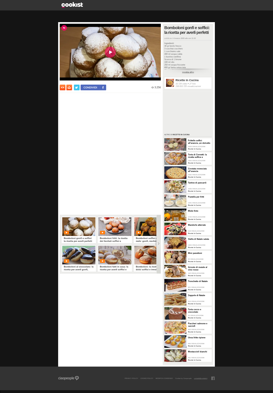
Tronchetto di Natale (198, 281)
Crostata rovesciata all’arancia (197, 169)
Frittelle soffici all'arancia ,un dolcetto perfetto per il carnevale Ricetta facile (199, 141)
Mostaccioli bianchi (197, 351)
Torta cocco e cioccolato (194, 310)
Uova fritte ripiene (196, 337)
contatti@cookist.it (200, 378)
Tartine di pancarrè (197, 183)
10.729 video (181, 84)
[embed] (62, 87)
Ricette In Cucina (187, 80)
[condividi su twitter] (77, 87)
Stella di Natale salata (198, 239)
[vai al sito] (72, 7)
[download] (69, 87)
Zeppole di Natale (196, 295)
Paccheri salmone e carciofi (197, 324)
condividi (90, 87)
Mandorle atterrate (197, 225)
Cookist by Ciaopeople (183, 378)
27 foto (192, 84)
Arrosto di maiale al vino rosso (197, 268)
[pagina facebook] (213, 378)
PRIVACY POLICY (131, 378)
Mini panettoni (195, 253)
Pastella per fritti (196, 197)
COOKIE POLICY (146, 378)
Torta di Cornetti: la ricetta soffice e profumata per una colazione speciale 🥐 (198, 155)
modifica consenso (164, 378)
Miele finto (193, 211)
